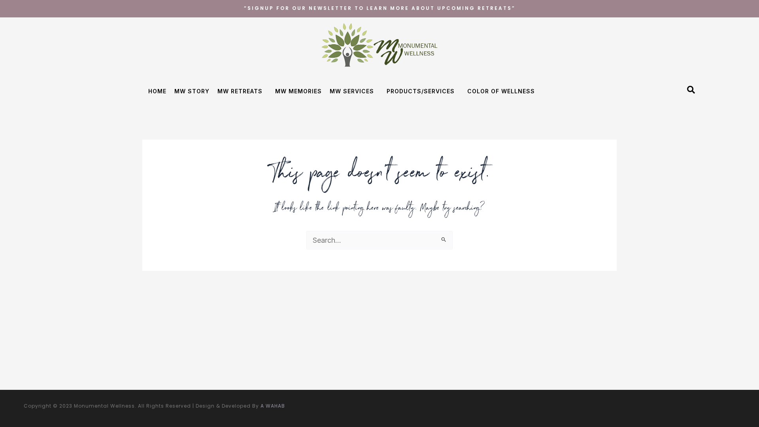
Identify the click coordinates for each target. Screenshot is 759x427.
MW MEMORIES (298, 91)
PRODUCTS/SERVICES (421, 91)
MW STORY (192, 91)
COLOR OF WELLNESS (501, 91)
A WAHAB (273, 405)
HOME (157, 91)
